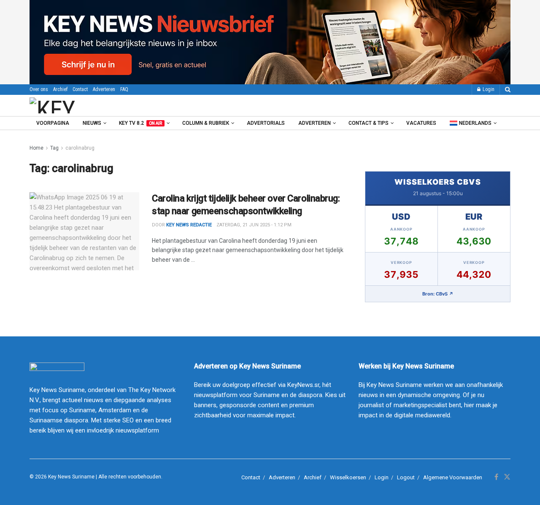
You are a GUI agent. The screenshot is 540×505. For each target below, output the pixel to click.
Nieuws (92, 123)
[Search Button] (507, 89)
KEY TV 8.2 (140, 123)
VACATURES (421, 123)
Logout (406, 477)
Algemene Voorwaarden (452, 477)
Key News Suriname (71, 477)
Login (487, 89)
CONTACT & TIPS (368, 123)
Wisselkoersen (348, 477)
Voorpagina (52, 123)
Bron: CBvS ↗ (438, 294)
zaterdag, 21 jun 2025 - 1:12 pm (254, 225)
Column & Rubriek (205, 123)
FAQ (124, 89)
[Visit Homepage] (76, 105)
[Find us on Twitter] (507, 477)
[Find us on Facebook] (496, 477)
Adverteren (104, 89)
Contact (80, 89)
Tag (54, 148)
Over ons (39, 89)
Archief (60, 89)
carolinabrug (79, 148)
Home (36, 148)
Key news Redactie (189, 225)
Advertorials (266, 123)
